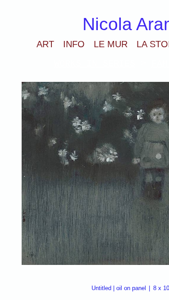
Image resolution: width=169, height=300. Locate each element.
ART (45, 44)
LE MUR (111, 44)
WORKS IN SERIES (94, 63)
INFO (74, 44)
